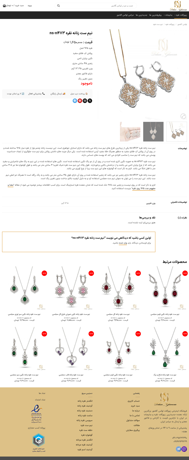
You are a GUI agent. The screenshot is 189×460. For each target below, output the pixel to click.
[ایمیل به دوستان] (85, 100)
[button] (183, 116)
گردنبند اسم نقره (85, 449)
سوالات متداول (133, 420)
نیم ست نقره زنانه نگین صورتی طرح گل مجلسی (71, 314)
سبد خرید (135, 406)
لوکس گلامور (182, 24)
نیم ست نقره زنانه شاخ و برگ (164, 375)
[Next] (99, 74)
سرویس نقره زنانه (84, 420)
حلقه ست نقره (85, 430)
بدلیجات (168, 15)
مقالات (137, 425)
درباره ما (136, 410)
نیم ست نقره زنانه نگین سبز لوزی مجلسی (24, 314)
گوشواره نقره (86, 435)
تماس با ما (134, 415)
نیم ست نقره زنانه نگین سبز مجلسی (24, 375)
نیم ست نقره (158, 24)
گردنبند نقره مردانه (83, 444)
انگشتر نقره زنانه (85, 401)
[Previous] (181, 74)
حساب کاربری (134, 401)
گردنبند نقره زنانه (84, 406)
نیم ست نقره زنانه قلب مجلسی (71, 375)
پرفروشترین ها (155, 15)
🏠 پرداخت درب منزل (79, 93)
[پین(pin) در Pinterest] (80, 100)
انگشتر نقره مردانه (84, 440)
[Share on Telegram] (75, 100)
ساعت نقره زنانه (85, 415)
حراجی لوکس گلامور (125, 15)
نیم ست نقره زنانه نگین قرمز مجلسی (165, 314)
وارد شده (123, 243)
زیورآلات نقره (181, 15)
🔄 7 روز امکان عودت (15, 93)
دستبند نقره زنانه (84, 410)
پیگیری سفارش (133, 430)
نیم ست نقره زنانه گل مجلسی (118, 314)
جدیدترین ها (141, 15)
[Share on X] (90, 100)
